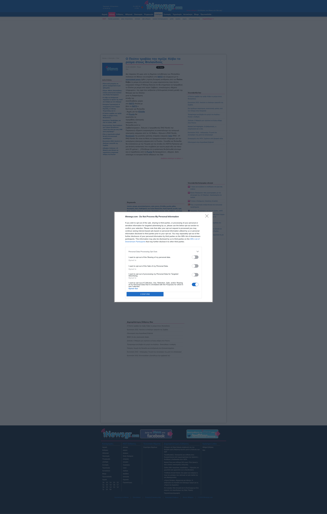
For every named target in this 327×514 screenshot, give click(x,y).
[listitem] (163, 251)
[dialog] (163, 257)
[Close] (207, 216)
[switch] (195, 257)
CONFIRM (145, 294)
